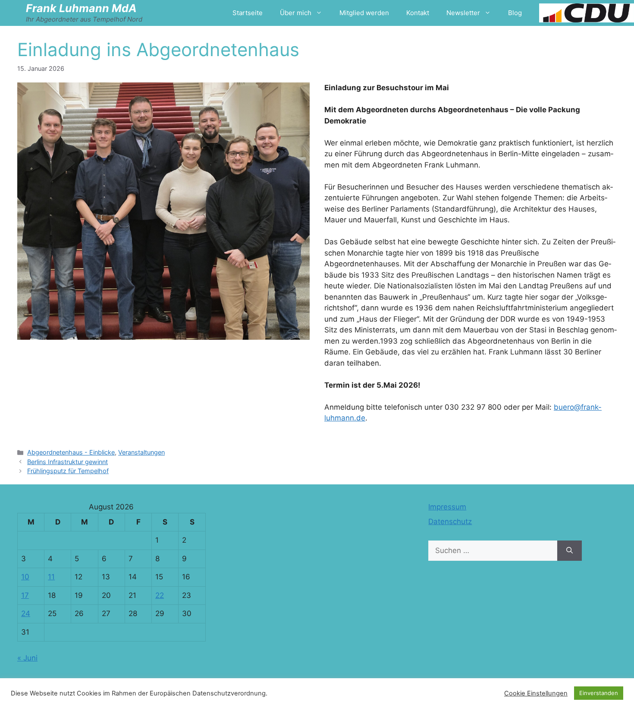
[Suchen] (569, 550)
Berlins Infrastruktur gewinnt (67, 461)
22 (159, 595)
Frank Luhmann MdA (81, 8)
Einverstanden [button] (598, 692)
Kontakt (417, 13)
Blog (515, 13)
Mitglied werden (364, 13)
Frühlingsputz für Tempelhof (68, 470)
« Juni (27, 658)
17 (25, 595)
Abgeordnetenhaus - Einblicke (71, 452)
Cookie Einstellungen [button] (536, 693)
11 (51, 576)
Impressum (447, 507)
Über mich (295, 13)
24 (25, 613)
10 (25, 576)
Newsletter (463, 13)
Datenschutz (450, 521)
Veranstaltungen (141, 452)
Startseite (247, 13)
